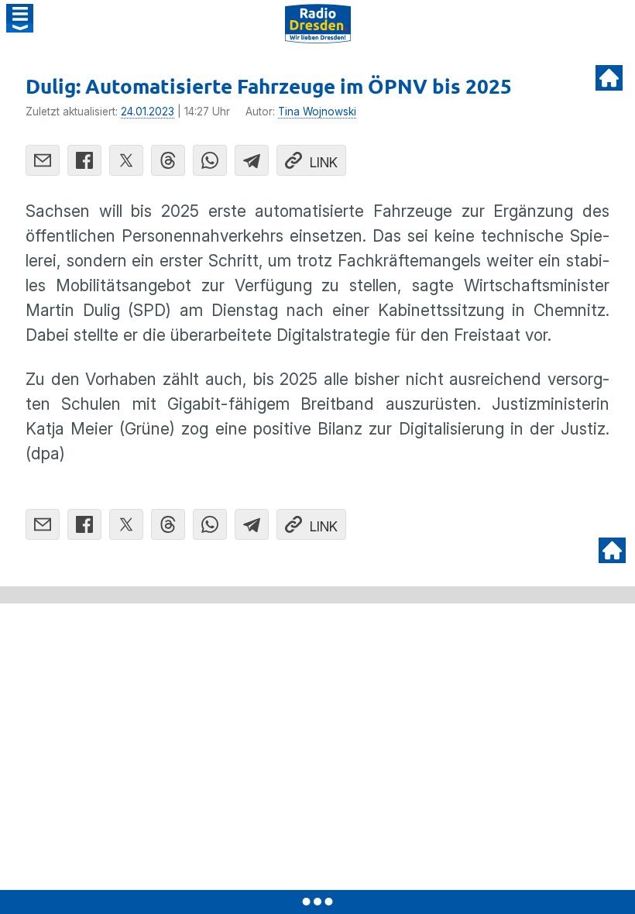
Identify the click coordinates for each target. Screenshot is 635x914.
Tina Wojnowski (317, 111)
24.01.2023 (147, 111)
